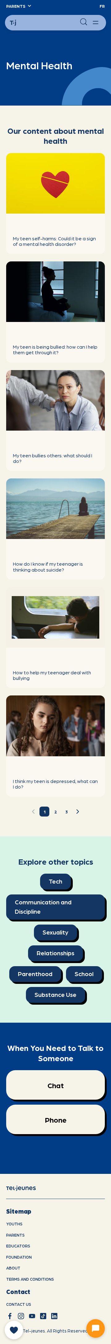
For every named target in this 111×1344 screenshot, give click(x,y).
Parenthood (35, 973)
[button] (18, 6)
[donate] (14, 1330)
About (13, 1267)
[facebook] (10, 1316)
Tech (55, 881)
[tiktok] (43, 1316)
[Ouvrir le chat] (95, 1328)
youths (14, 1223)
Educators (18, 1245)
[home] (26, 1187)
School (84, 973)
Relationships (55, 953)
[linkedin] (54, 1316)
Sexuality (55, 932)
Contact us (18, 1304)
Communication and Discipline (43, 906)
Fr (102, 6)
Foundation (19, 1257)
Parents (15, 1235)
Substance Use (55, 994)
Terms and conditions (30, 1279)
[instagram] (21, 1316)
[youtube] (32, 1316)
